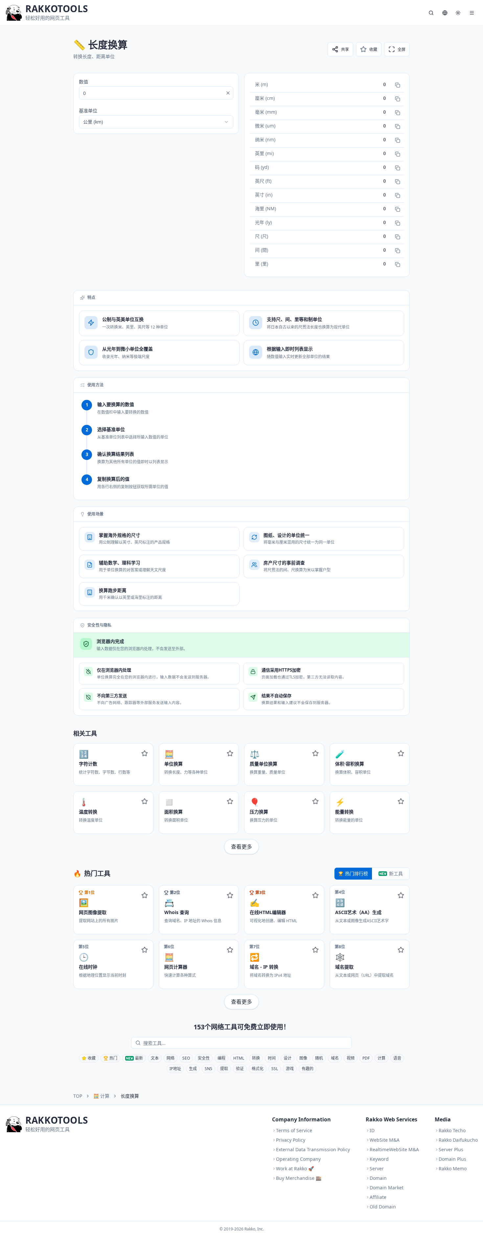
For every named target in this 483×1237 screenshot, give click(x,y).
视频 (351, 1058)
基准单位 (88, 110)
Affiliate (378, 1197)
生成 (193, 1068)
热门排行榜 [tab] (356, 873)
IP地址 (175, 1068)
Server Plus (451, 1149)
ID (372, 1130)
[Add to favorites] (144, 753)
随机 (319, 1058)
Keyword (379, 1159)
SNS (208, 1068)
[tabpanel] (241, 947)
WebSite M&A (385, 1140)
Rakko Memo (453, 1168)
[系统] (458, 13)
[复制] (398, 85)
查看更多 (241, 846)
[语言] (445, 13)
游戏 (290, 1068)
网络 (170, 1058)
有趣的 (307, 1068)
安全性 (204, 1058)
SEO (186, 1058)
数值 (83, 82)
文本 (155, 1058)
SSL (274, 1068)
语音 (397, 1058)
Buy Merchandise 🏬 (298, 1178)
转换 (256, 1058)
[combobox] (156, 121)
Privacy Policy (290, 1140)
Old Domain (383, 1206)
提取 (224, 1068)
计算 (381, 1058)
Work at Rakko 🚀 (295, 1168)
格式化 (258, 1068)
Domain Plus (452, 1159)
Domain (378, 1178)
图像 (303, 1058)
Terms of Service (294, 1130)
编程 (221, 1058)
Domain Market (386, 1187)
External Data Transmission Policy (313, 1149)
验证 (240, 1068)
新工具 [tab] (396, 873)
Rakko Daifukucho (458, 1140)
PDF (366, 1058)
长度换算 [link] (130, 1096)
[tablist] (372, 873)
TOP (77, 1096)
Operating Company (298, 1159)
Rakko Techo (452, 1130)
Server (377, 1168)
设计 (287, 1058)
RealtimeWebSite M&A (394, 1149)
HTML (238, 1058)
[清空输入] (228, 93)
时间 (272, 1058)
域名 (335, 1058)
